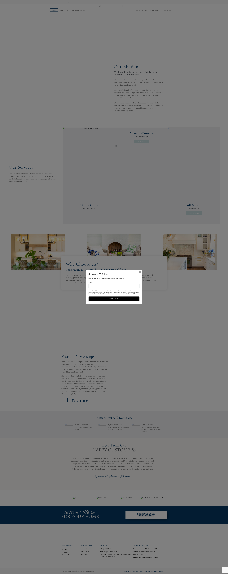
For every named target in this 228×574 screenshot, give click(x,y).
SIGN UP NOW (114, 299)
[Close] (140, 272)
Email (90, 282)
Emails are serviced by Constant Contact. (129, 293)
